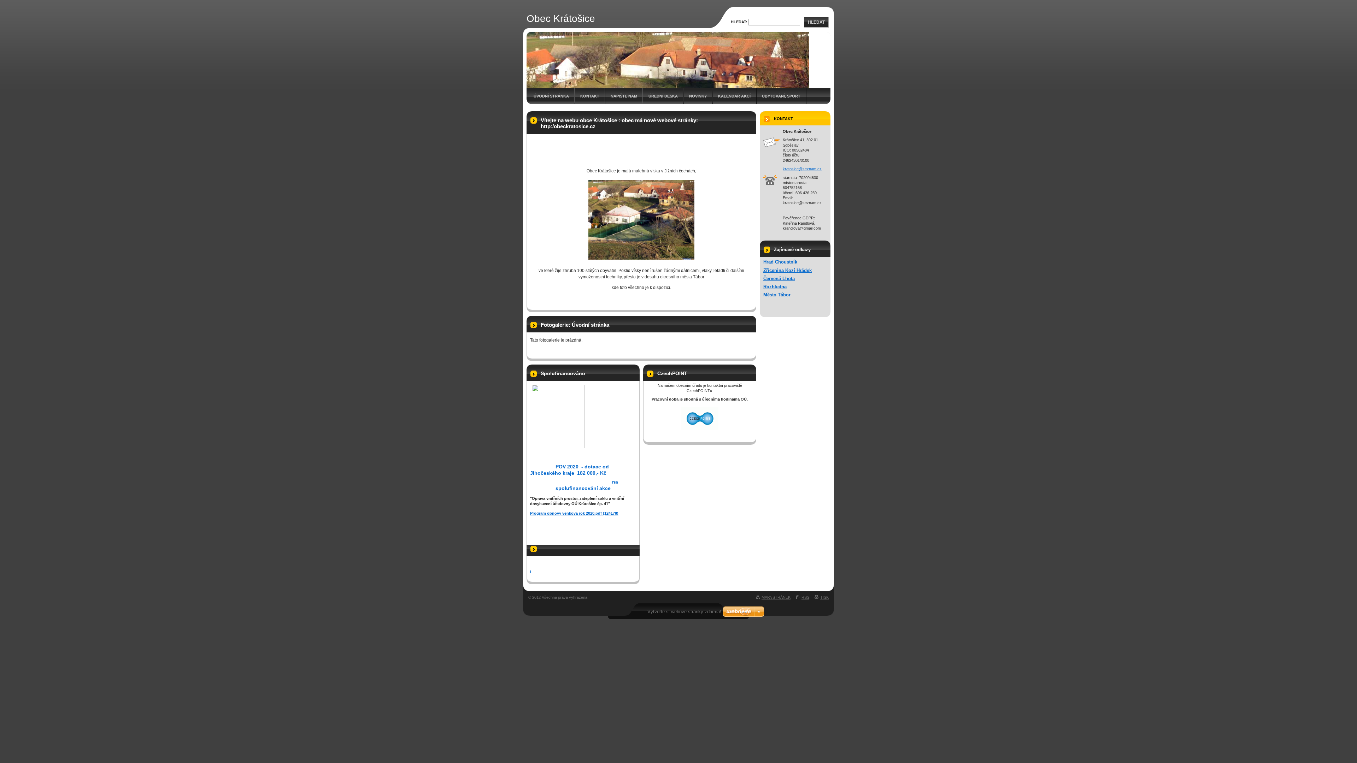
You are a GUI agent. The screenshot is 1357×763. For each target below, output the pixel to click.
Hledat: (739, 22)
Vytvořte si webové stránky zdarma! (684, 611)
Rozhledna (775, 286)
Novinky (698, 96)
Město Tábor (777, 294)
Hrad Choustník (780, 262)
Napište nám (624, 96)
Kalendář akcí (734, 96)
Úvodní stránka (551, 96)
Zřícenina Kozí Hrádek (787, 270)
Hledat (816, 22)
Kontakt (589, 96)
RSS (805, 597)
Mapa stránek (776, 597)
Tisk (824, 597)
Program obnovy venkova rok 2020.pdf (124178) (574, 513)
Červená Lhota (779, 278)
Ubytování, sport (781, 96)
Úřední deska (663, 96)
